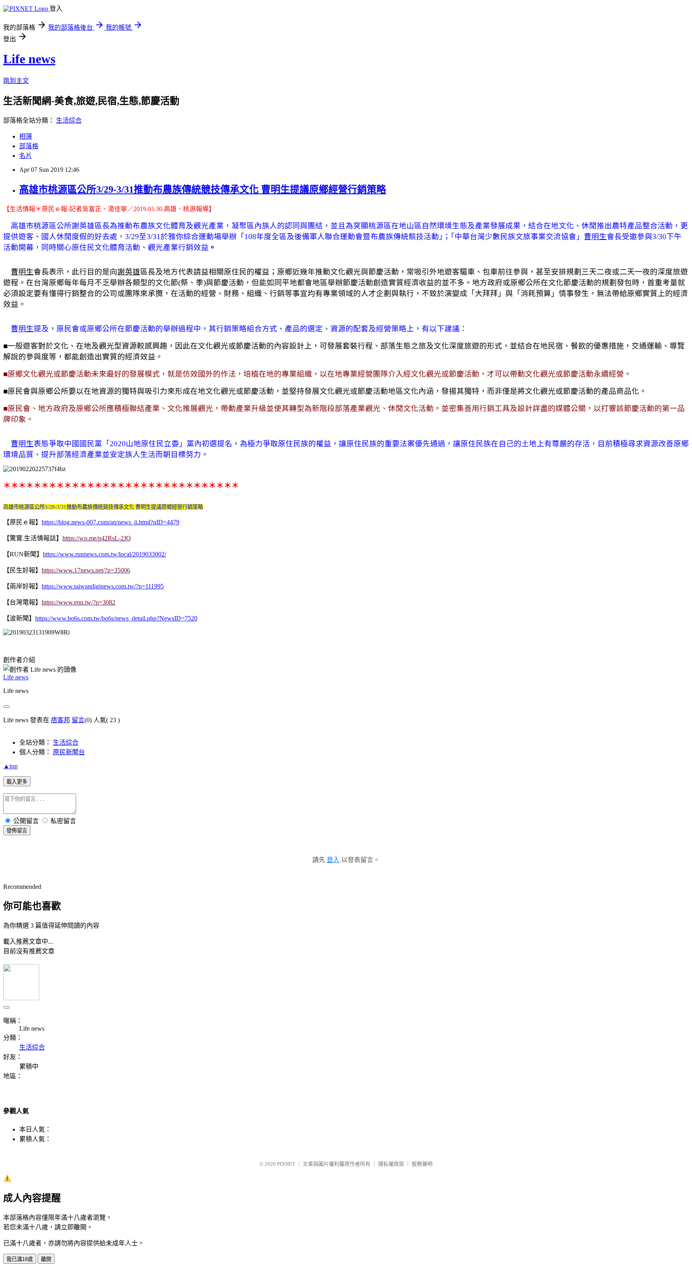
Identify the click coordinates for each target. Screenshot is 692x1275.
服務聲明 (422, 1164)
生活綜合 (69, 120)
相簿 (25, 136)
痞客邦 (60, 720)
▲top (10, 766)
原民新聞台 (69, 752)
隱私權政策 (391, 1164)
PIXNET (286, 1164)
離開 (46, 1259)
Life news (29, 59)
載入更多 (16, 782)
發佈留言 (16, 831)
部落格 (28, 146)
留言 (78, 720)
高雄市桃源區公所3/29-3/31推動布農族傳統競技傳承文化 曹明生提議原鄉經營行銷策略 (202, 189)
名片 (25, 155)
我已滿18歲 (19, 1259)
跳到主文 (16, 80)
